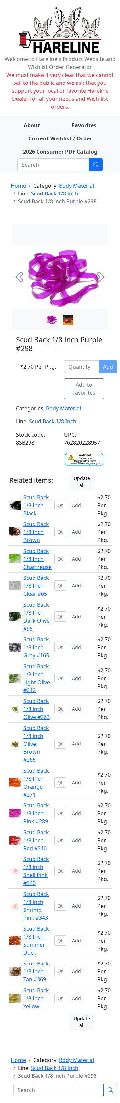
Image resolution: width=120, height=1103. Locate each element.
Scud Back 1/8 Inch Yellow (36, 998)
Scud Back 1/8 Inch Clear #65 (36, 585)
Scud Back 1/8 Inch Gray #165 (36, 647)
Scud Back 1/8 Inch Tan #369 (36, 971)
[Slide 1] (68, 320)
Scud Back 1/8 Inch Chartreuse (37, 559)
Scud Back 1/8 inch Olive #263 (36, 709)
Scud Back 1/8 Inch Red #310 (36, 840)
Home (18, 185)
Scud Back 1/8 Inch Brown (36, 532)
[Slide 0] (52, 320)
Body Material (76, 185)
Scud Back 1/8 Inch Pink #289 (36, 813)
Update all (82, 481)
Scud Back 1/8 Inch (54, 193)
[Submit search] (96, 164)
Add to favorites (84, 388)
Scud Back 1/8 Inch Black (36, 505)
